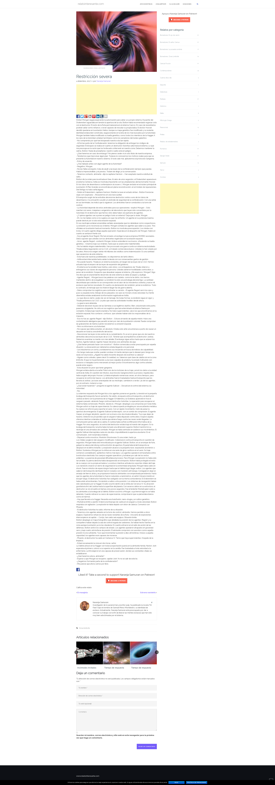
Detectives (163, 92)
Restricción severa (94, 76)
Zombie (163, 177)
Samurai (163, 163)
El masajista (82, 592)
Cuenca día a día (165, 78)
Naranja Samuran (104, 81)
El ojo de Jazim (174, 4)
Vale (176, 782)
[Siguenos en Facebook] (78, 569)
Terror (162, 170)
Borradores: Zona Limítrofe (94, 68)
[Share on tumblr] (102, 116)
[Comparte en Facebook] (78, 116)
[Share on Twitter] (82, 116)
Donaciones (187, 4)
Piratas (162, 134)
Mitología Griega (166, 120)
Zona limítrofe (161, 4)
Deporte (163, 85)
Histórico (163, 106)
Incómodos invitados (86, 668)
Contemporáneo (166, 71)
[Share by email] (106, 116)
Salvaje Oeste (164, 156)
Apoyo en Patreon (146, 4)
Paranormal (164, 127)
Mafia (162, 113)
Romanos (163, 149)
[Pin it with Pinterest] (94, 116)
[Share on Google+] (86, 116)
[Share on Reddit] (90, 116)
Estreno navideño (148, 592)
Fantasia (162, 99)
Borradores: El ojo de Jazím (169, 35)
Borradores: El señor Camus (170, 42)
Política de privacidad (196, 782)
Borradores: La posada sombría (171, 49)
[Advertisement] (116, 99)
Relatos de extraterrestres (169, 141)
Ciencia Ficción (165, 63)
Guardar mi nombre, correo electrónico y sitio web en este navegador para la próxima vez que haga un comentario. (115, 736)
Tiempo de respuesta (114, 668)
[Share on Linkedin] (98, 116)
